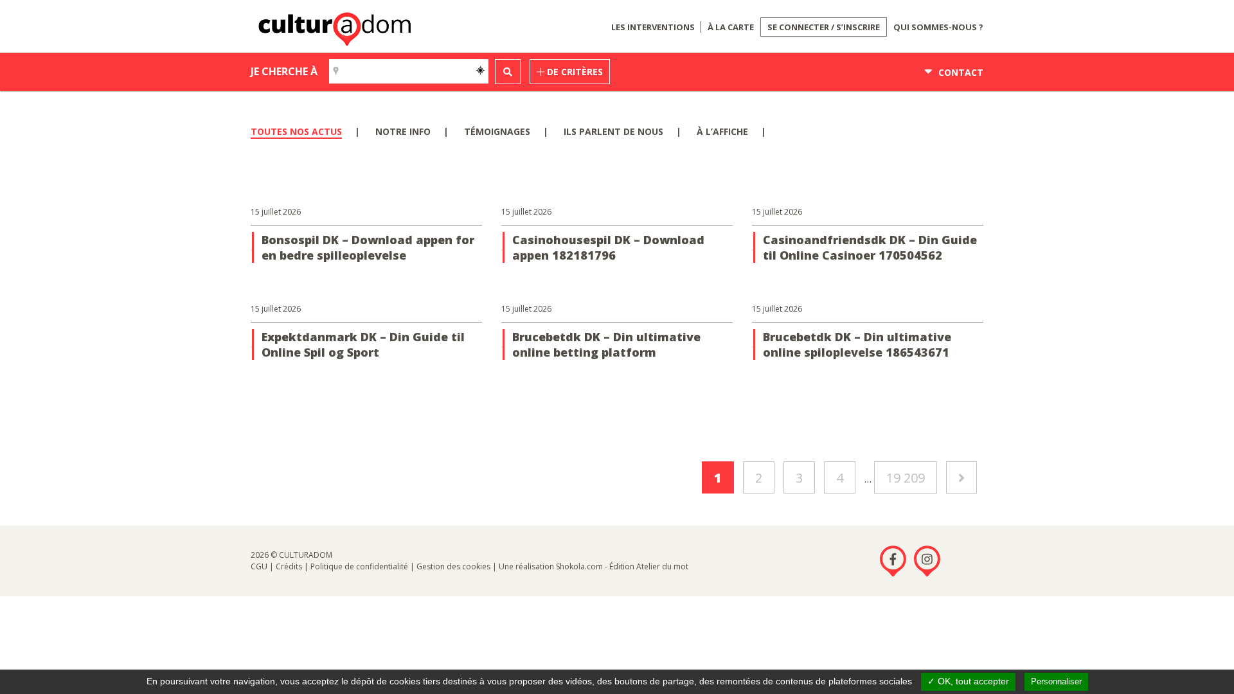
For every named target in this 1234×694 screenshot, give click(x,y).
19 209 (905, 477)
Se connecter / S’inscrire (823, 27)
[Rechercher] (508, 71)
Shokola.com (579, 566)
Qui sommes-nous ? (938, 27)
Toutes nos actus (296, 131)
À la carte (731, 27)
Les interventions (653, 27)
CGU (259, 566)
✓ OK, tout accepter (968, 681)
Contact (959, 72)
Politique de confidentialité (359, 566)
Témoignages (497, 131)
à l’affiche (722, 131)
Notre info (403, 131)
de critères (573, 72)
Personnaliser (1056, 681)
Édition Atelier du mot (648, 566)
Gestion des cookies (453, 566)
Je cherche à (284, 71)
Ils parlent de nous (613, 131)
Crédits (289, 566)
